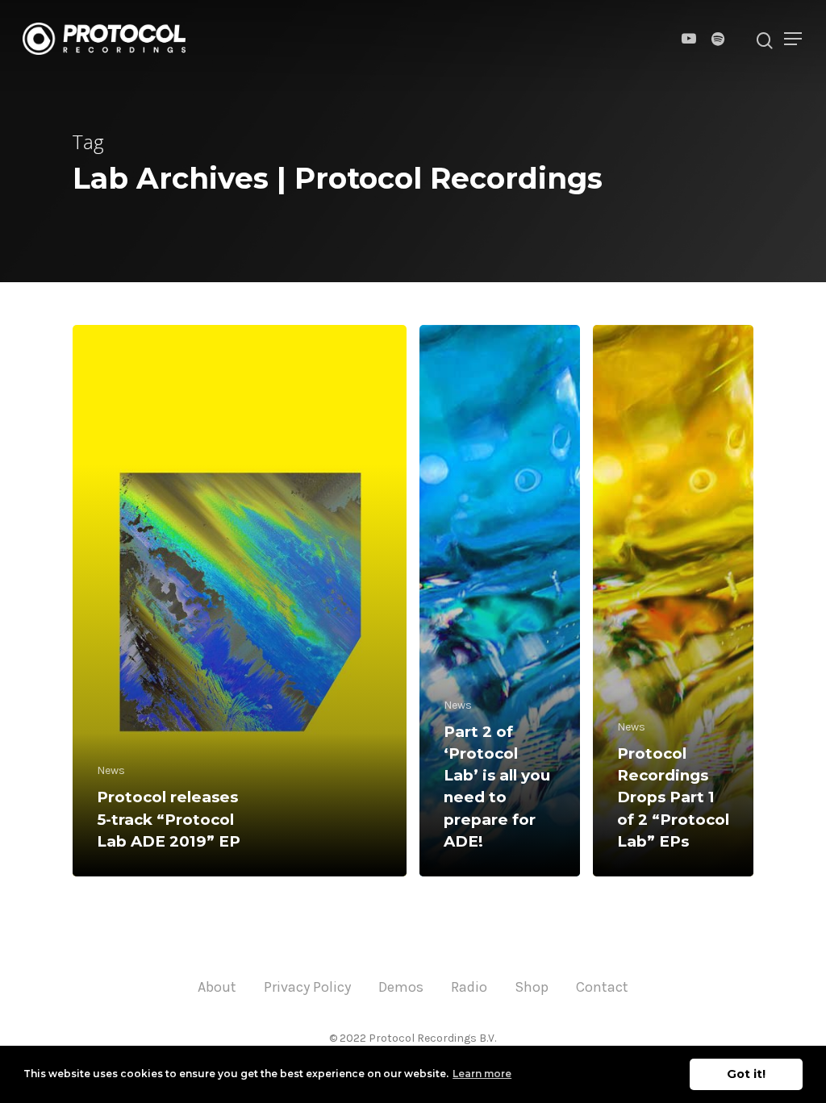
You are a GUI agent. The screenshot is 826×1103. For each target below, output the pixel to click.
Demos (400, 987)
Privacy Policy (307, 987)
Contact (602, 987)
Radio (469, 987)
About (217, 987)
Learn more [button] (482, 1074)
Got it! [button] (746, 1074)
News (111, 770)
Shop (532, 987)
